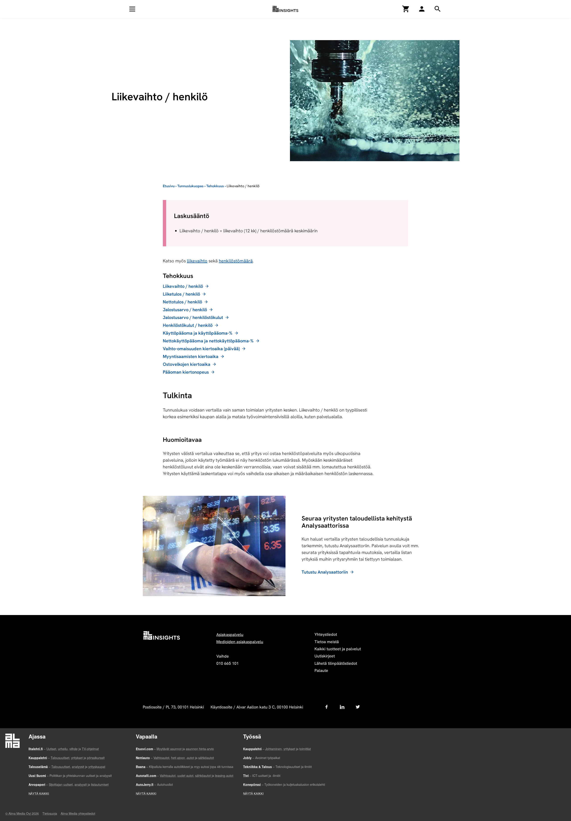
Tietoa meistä (326, 641)
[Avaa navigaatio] (132, 8)
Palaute (321, 670)
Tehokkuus (215, 186)
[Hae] (422, 9)
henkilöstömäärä (236, 261)
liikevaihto (197, 261)
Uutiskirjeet (324, 655)
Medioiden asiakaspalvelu (239, 641)
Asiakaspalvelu (229, 634)
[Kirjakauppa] (406, 9)
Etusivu (169, 186)
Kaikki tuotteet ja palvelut (337, 648)
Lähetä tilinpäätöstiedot (335, 663)
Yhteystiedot (325, 634)
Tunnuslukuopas (190, 186)
